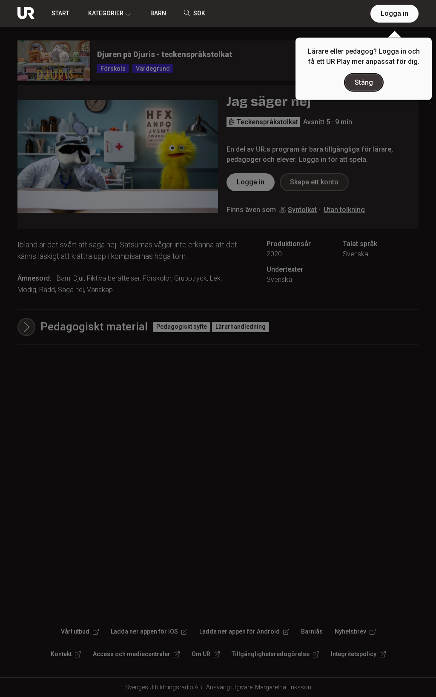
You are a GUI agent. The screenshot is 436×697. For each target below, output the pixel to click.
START (60, 13)
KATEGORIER (105, 13)
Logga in (394, 13)
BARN (158, 13)
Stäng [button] (364, 82)
